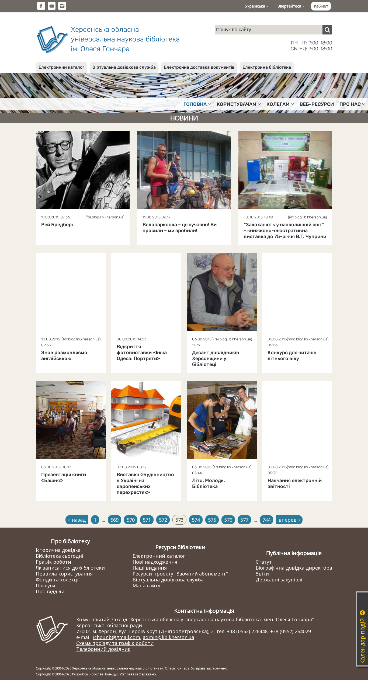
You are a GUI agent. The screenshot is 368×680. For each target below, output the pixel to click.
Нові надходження (155, 562)
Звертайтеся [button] (290, 6)
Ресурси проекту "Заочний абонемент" (180, 573)
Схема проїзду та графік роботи (115, 643)
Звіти (262, 573)
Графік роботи (53, 562)
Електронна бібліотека (266, 67)
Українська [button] (255, 6)
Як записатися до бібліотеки (70, 567)
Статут (264, 562)
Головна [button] (195, 104)
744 (266, 520)
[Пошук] (327, 29)
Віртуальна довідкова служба (124, 67)
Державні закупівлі (279, 579)
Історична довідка (58, 550)
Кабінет (321, 6)
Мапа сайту (146, 585)
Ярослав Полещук (103, 674)
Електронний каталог (61, 67)
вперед (287, 520)
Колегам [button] (278, 104)
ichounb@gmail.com (116, 637)
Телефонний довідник (103, 649)
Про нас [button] (350, 104)
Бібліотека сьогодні (59, 556)
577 (244, 520)
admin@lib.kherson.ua (168, 637)
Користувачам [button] (236, 104)
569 (114, 520)
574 (196, 520)
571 (147, 520)
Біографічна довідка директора (294, 567)
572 (163, 520)
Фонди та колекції (58, 579)
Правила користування (64, 573)
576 (228, 520)
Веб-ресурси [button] (317, 104)
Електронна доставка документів (199, 67)
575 (212, 520)
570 (131, 520)
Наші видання (150, 567)
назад (79, 520)
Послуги (45, 585)
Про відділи (50, 591)
